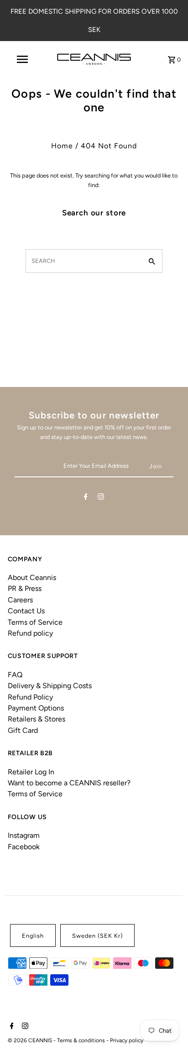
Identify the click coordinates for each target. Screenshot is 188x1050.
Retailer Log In (31, 772)
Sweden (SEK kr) (97, 935)
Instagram (24, 835)
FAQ (15, 674)
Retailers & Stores (36, 719)
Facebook (24, 846)
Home (62, 145)
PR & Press (25, 588)
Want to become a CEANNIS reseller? (69, 782)
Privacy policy (126, 1040)
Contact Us (26, 610)
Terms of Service (35, 622)
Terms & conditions (81, 1040)
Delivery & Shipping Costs (50, 685)
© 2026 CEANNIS (30, 1040)
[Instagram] (101, 498)
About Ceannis (32, 577)
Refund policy (30, 633)
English (33, 935)
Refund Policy (30, 697)
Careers (20, 600)
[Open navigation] (23, 59)
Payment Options (36, 708)
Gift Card (23, 730)
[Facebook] (86, 498)
